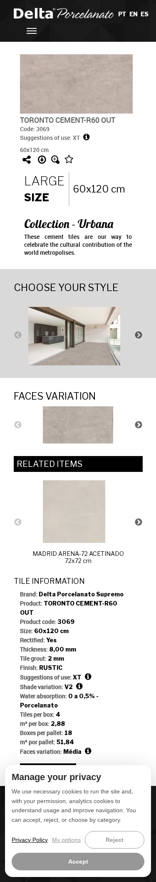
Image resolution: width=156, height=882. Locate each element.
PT (122, 14)
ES (144, 14)
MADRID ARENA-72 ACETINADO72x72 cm (78, 557)
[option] (78, 335)
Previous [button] (18, 335)
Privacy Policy (30, 839)
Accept (78, 861)
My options (66, 839)
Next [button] (138, 335)
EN (133, 14)
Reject (115, 839)
